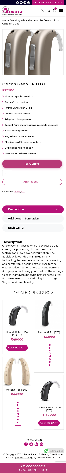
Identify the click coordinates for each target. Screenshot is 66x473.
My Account (42, 10)
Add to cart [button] (17, 347)
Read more (50, 354)
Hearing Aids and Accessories (27, 20)
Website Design (24, 457)
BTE (47, 20)
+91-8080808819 (33, 466)
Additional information (23, 218)
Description (16, 209)
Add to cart (32, 181)
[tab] (33, 209)
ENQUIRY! (32, 163)
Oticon (17, 192)
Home (5, 20)
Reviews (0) (16, 228)
